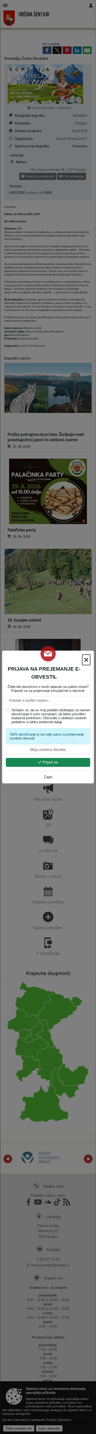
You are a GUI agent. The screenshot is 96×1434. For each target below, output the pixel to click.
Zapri (48, 777)
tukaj (58, 722)
